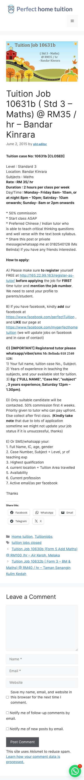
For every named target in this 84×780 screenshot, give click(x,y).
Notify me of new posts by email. (37, 729)
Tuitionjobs (44, 537)
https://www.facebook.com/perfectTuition (40, 317)
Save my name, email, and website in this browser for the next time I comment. (41, 697)
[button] (75, 771)
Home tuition (22, 537)
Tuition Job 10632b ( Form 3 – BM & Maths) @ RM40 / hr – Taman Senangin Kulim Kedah (38, 567)
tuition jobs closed (27, 543)
